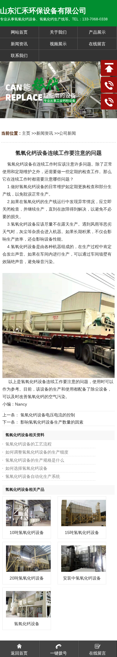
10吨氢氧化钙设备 (27, 532)
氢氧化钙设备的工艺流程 (28, 444)
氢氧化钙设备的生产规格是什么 (34, 460)
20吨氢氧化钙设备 (27, 578)
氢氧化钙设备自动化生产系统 (32, 476)
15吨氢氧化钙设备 (82, 532)
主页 (26, 133)
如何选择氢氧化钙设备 (26, 468)
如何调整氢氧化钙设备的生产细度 (36, 452)
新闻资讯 (44, 133)
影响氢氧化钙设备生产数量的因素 (51, 422)
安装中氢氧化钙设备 (82, 578)
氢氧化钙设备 (26, 623)
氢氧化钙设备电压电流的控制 (47, 414)
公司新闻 (67, 133)
